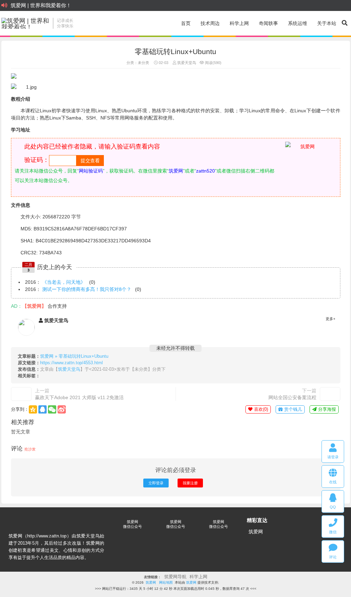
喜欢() (260, 409)
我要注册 (190, 483)
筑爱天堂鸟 (186, 63)
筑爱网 (256, 531)
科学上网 (239, 23)
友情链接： (152, 577)
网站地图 (166, 582)
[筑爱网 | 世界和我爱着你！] (25, 23)
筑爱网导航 (175, 576)
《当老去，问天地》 (63, 282)
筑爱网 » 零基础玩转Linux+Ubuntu (74, 356)
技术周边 (210, 23)
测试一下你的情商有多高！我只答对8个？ (86, 289)
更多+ (330, 319)
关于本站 (326, 23)
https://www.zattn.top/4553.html (71, 362)
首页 (186, 23)
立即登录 (156, 483)
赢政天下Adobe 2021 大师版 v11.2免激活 (79, 397)
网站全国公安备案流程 (292, 397)
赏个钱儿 (292, 409)
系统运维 (297, 23)
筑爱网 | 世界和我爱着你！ (41, 5)
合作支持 (57, 306)
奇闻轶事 (268, 23)
